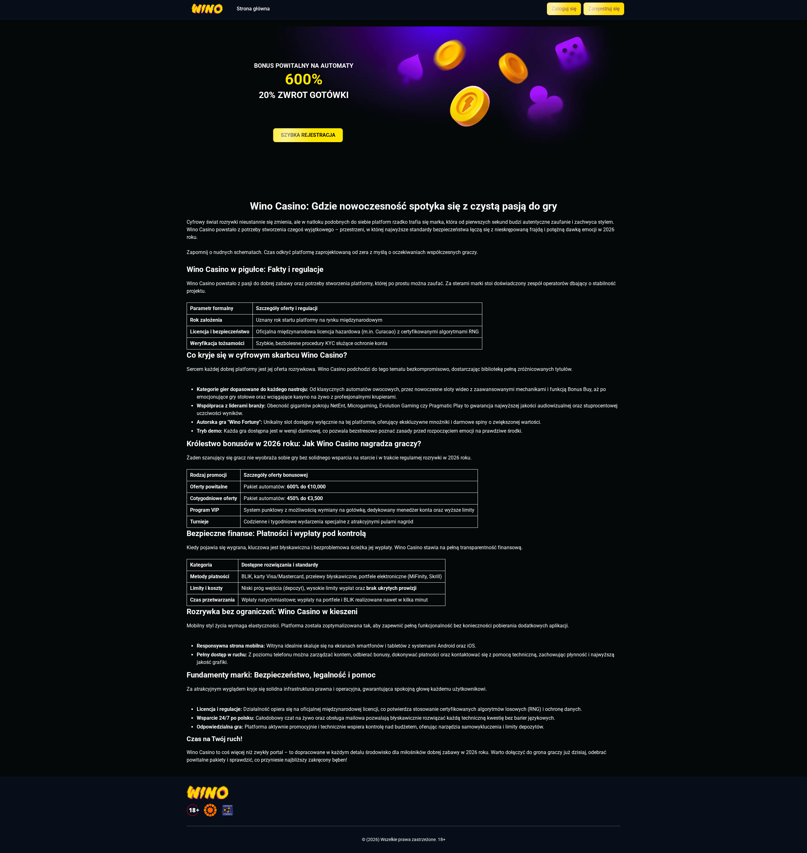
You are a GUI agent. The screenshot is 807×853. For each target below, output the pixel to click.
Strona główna (253, 8)
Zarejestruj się (603, 9)
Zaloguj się (564, 9)
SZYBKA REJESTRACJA (308, 135)
